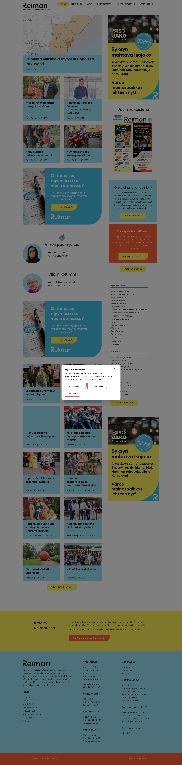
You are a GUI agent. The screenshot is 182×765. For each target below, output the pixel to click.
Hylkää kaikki (97, 386)
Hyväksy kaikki (75, 386)
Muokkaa (73, 393)
